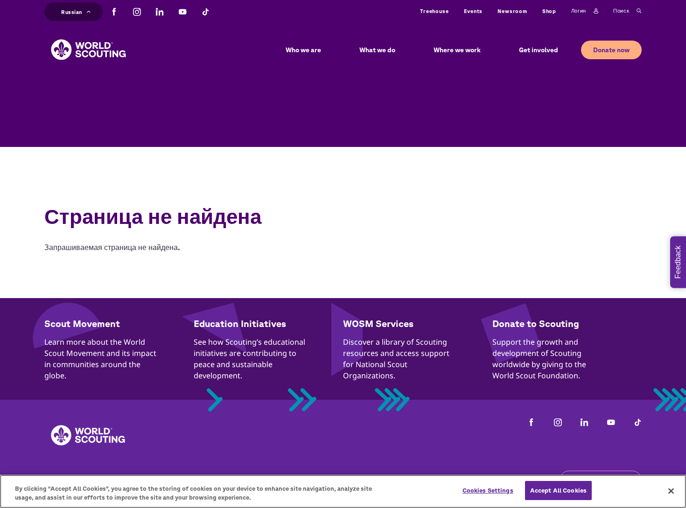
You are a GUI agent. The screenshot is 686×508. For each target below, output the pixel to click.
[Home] (88, 42)
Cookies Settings (487, 490)
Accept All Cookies (558, 490)
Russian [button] (71, 11)
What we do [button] (377, 50)
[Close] (671, 490)
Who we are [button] (303, 50)
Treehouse (434, 11)
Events (473, 11)
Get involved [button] (538, 50)
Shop (549, 11)
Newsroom (512, 11)
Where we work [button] (457, 50)
